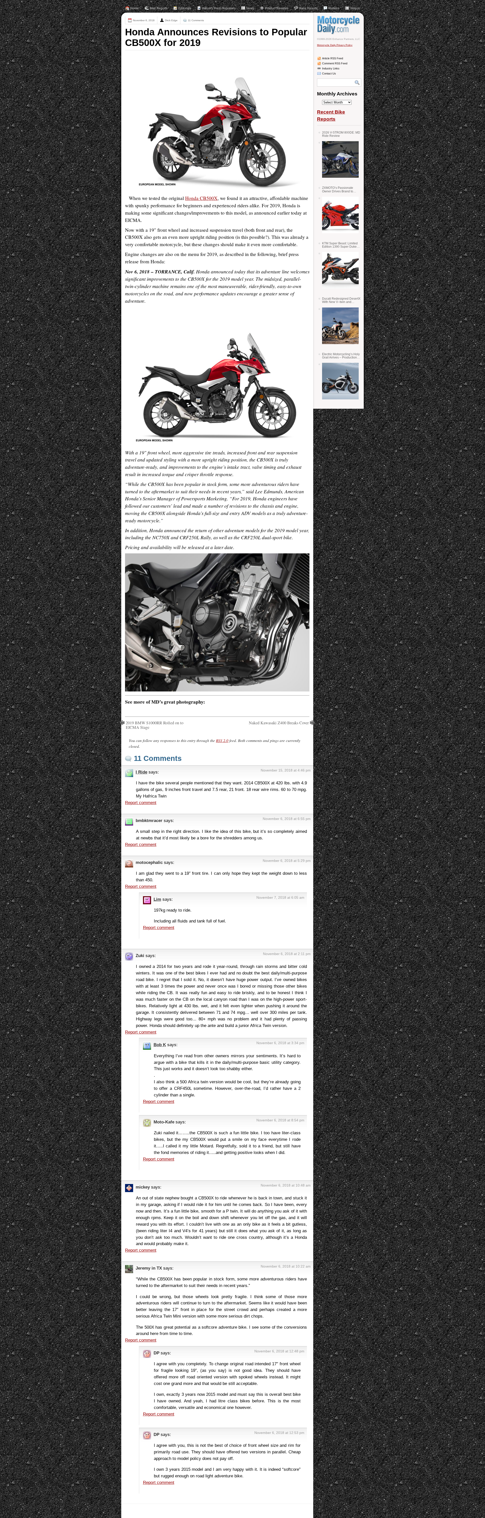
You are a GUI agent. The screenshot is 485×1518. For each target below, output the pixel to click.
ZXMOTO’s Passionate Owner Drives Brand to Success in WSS (337, 189)
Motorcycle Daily (339, 25)
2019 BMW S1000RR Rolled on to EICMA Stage (154, 725)
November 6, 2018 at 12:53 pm (279, 1433)
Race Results (308, 8)
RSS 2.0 (222, 740)
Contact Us (329, 73)
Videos (355, 8)
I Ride (141, 772)
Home (134, 8)
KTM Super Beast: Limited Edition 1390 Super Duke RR (340, 245)
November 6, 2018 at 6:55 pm (287, 819)
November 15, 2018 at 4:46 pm (286, 770)
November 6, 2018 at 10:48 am (286, 1185)
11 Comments (196, 20)
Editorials (184, 8)
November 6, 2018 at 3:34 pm (280, 1043)
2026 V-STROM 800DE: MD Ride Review (341, 134)
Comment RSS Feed (334, 63)
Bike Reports (158, 8)
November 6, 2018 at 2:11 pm (287, 954)
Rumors (333, 8)
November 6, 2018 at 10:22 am (286, 1266)
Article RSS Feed (332, 58)
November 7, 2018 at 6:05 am (280, 897)
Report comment (140, 802)
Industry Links (331, 68)
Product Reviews (276, 8)
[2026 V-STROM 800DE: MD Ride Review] (338, 159)
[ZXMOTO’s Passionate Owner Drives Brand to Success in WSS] (338, 215)
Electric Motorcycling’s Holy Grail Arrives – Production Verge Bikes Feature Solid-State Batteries (341, 355)
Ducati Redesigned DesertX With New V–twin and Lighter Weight (341, 300)
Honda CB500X (201, 198)
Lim (157, 899)
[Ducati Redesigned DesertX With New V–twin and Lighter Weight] (338, 325)
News (250, 8)
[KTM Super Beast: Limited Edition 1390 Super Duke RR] (338, 270)
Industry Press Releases (218, 8)
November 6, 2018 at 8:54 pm (280, 1120)
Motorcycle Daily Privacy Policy (334, 45)
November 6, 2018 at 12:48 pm (279, 1351)
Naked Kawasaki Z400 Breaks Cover (279, 723)
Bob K (160, 1044)
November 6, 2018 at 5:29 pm (287, 861)
